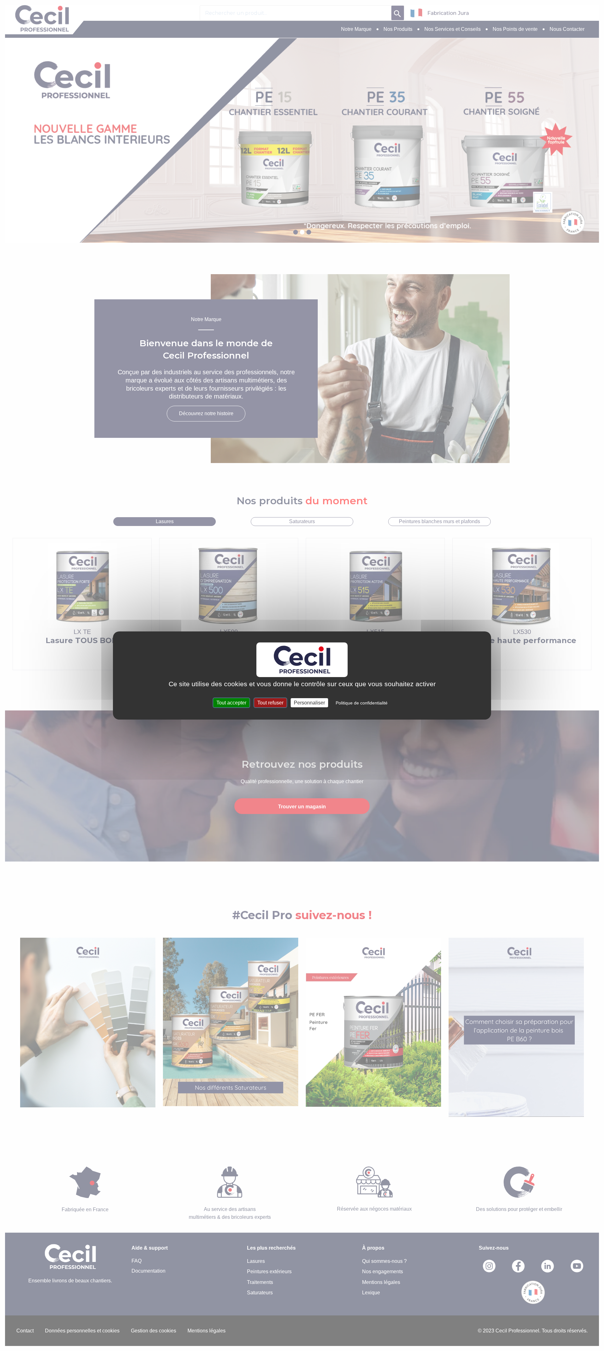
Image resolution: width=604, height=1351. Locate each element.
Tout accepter (231, 702)
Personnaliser (309, 702)
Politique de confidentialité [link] (362, 702)
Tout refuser (270, 702)
